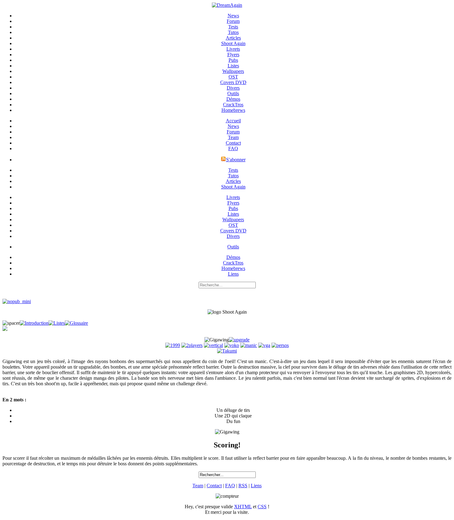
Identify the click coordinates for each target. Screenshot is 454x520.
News (233, 15)
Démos (233, 99)
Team (233, 137)
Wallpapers (233, 71)
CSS (262, 506)
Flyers (233, 54)
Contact (233, 143)
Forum (233, 21)
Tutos (233, 32)
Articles (233, 37)
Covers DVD (233, 82)
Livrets (233, 49)
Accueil (233, 120)
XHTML (243, 506)
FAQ (233, 148)
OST (233, 76)
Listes (233, 65)
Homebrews (233, 110)
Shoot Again (233, 43)
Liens (233, 274)
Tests (233, 26)
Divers (233, 88)
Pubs (233, 60)
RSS (242, 485)
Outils (233, 93)
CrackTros (233, 104)
